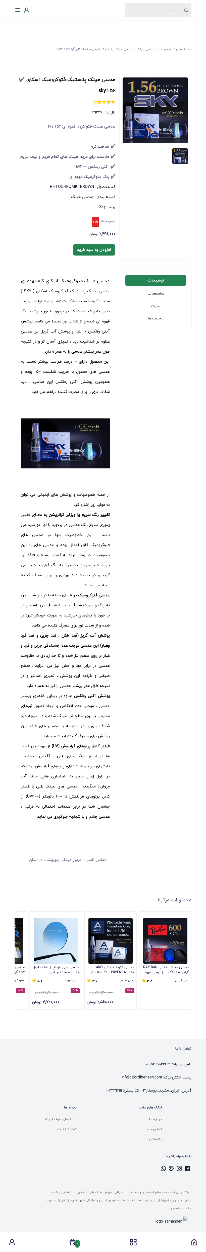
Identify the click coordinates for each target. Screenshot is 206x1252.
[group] (165, 960)
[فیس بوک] (187, 1168)
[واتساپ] (163, 1168)
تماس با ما (154, 1129)
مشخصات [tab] (155, 293)
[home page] (194, 1243)
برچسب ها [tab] (156, 318)
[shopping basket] (72, 1243)
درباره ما (155, 1119)
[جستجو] (186, 10)
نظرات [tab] (155, 306)
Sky (102, 207)
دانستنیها (154, 1139)
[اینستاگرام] (179, 1168)
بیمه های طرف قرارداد (60, 1119)
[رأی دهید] (113, 101)
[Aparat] (171, 1168)
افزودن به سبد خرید (94, 250)
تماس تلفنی (95, 860)
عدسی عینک (82, 197)
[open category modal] (133, 1242)
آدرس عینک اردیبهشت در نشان (56, 860)
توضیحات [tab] (155, 280)
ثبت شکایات (67, 1129)
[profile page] (12, 1243)
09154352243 (158, 1064)
